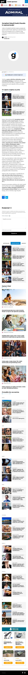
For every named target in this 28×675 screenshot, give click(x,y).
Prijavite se (14, 233)
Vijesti (12, 5)
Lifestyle (26, 5)
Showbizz (19, 5)
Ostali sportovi (12, 1)
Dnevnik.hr (5, 5)
